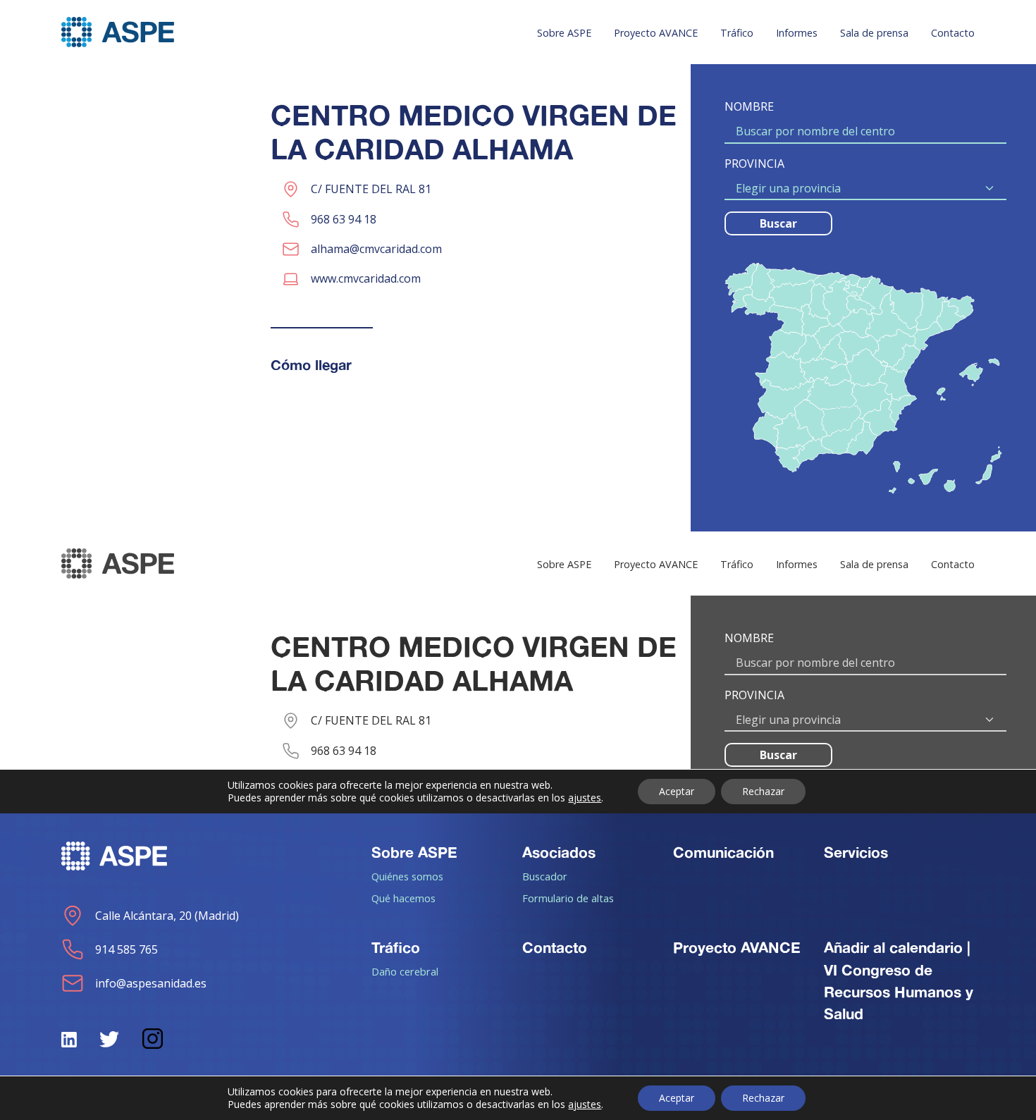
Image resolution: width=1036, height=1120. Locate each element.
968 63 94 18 (343, 219)
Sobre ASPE (564, 32)
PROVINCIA (754, 163)
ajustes (584, 1104)
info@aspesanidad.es (150, 983)
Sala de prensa (874, 32)
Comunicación (723, 852)
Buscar (778, 223)
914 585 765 (126, 949)
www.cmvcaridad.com (366, 278)
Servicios (856, 852)
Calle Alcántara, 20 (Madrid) (167, 915)
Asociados (559, 852)
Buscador (544, 876)
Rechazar (763, 1097)
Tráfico (736, 32)
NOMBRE (749, 106)
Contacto (953, 32)
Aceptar (676, 1097)
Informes (797, 32)
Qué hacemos (403, 898)
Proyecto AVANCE (656, 32)
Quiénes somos (407, 876)
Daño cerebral (404, 971)
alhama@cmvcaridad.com (376, 249)
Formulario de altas (568, 898)
